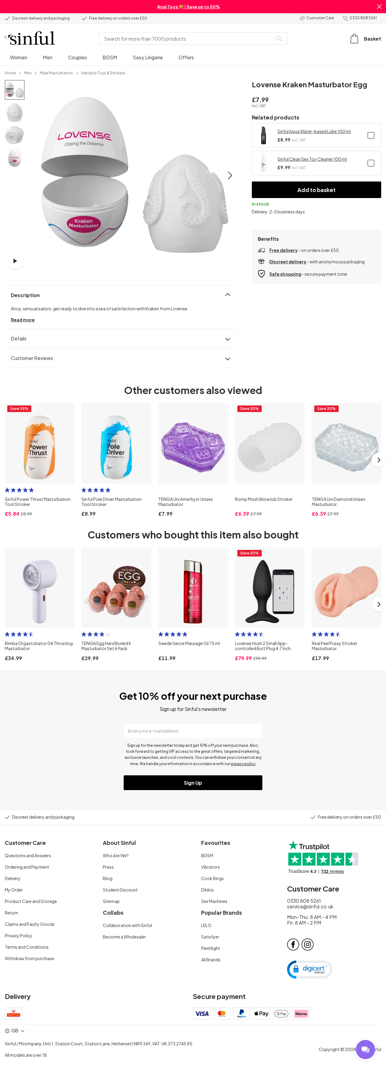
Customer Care (320, 18)
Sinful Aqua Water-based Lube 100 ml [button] (314, 131)
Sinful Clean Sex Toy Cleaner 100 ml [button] (312, 159)
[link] (10, 72)
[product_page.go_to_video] (14, 261)
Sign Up (193, 783)
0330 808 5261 (363, 18)
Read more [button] (23, 319)
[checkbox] (371, 135)
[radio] (7, 490)
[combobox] (187, 39)
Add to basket (316, 189)
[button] (379, 6)
